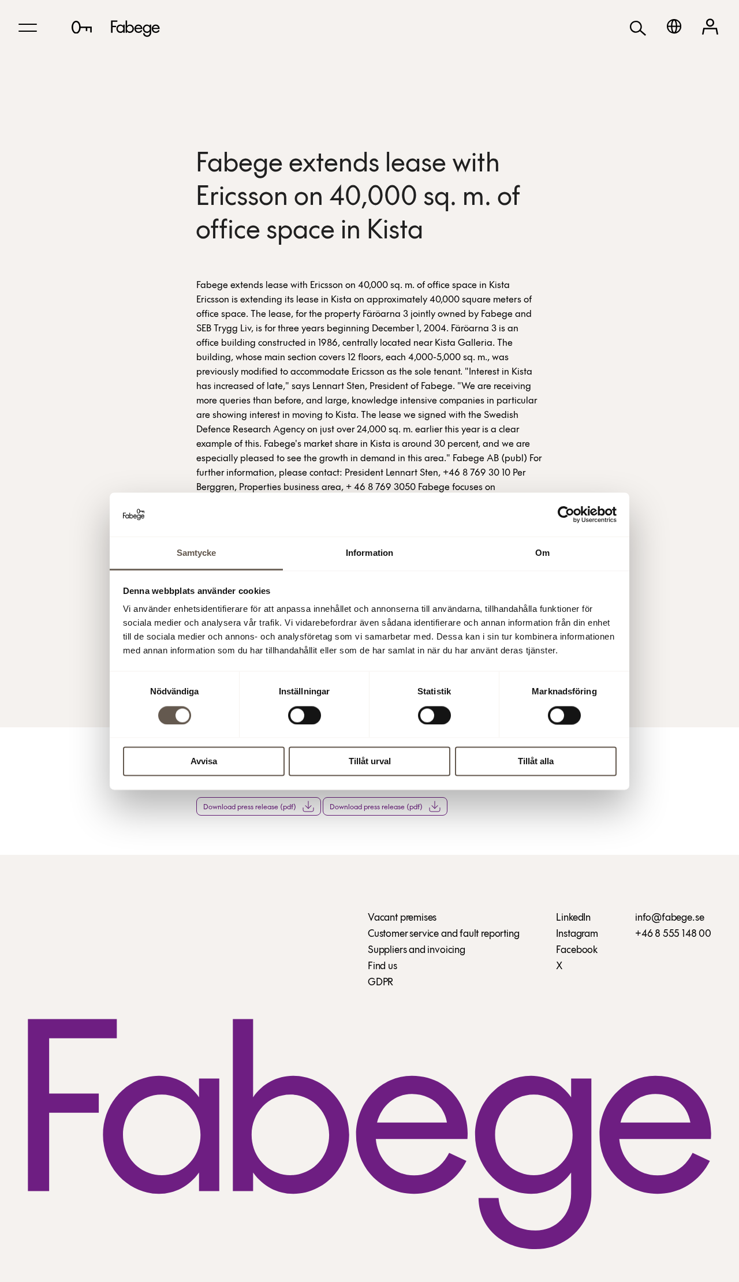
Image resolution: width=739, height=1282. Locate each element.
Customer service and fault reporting (444, 934)
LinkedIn (573, 918)
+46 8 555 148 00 (673, 934)
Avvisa (204, 762)
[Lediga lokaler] (81, 27)
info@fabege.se (669, 918)
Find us (382, 967)
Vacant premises (402, 918)
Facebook (577, 950)
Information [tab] (369, 553)
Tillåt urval (370, 762)
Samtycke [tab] (197, 553)
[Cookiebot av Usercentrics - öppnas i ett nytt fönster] (566, 514)
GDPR (380, 983)
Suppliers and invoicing (416, 950)
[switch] (304, 715)
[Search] (638, 27)
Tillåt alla (536, 762)
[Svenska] (674, 26)
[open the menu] (27, 27)
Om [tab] (542, 553)
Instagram (577, 934)
